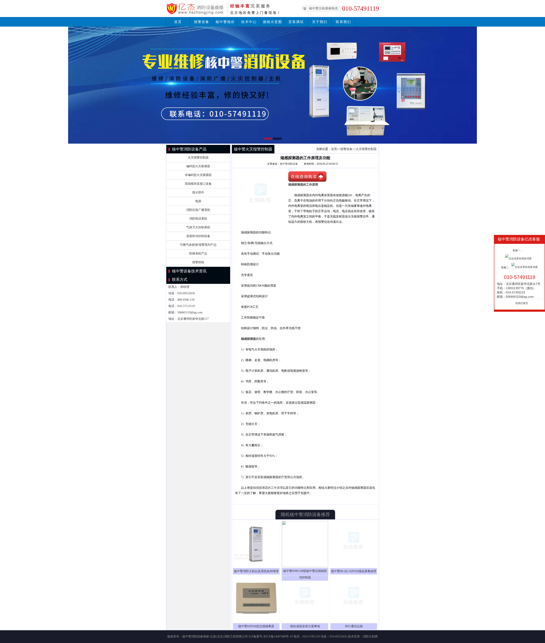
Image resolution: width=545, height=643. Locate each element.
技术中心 (249, 22)
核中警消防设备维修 (195, 636)
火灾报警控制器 (198, 157)
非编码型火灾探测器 (198, 175)
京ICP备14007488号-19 (278, 636)
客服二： (506, 267)
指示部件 (198, 192)
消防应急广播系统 (198, 209)
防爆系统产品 (198, 253)
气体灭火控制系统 (198, 227)
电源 (198, 201)
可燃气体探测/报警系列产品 (198, 244)
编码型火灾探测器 (198, 166)
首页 (178, 22)
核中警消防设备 (289, 163)
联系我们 (343, 22)
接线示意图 (272, 22)
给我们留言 (521, 303)
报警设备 (201, 22)
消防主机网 (370, 636)
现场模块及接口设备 (198, 183)
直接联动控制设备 (198, 236)
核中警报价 (225, 22)
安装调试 (296, 22)
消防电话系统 (198, 218)
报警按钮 (198, 262)
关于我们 (319, 22)
